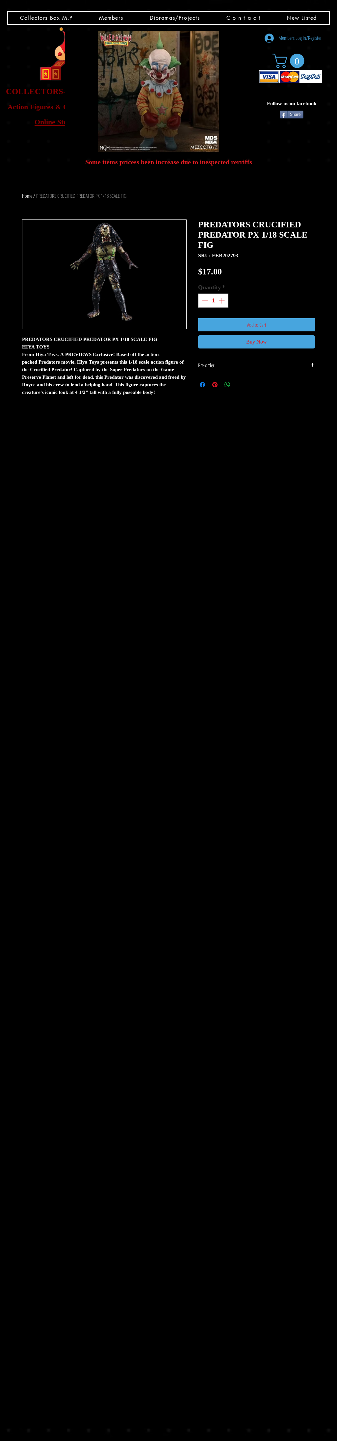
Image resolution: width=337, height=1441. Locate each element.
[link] (290, 61)
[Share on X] (240, 385)
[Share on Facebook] (202, 385)
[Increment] (222, 300)
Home (27, 195)
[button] (158, 91)
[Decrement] (204, 300)
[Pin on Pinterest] (215, 385)
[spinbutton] (213, 300)
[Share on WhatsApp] (227, 385)
